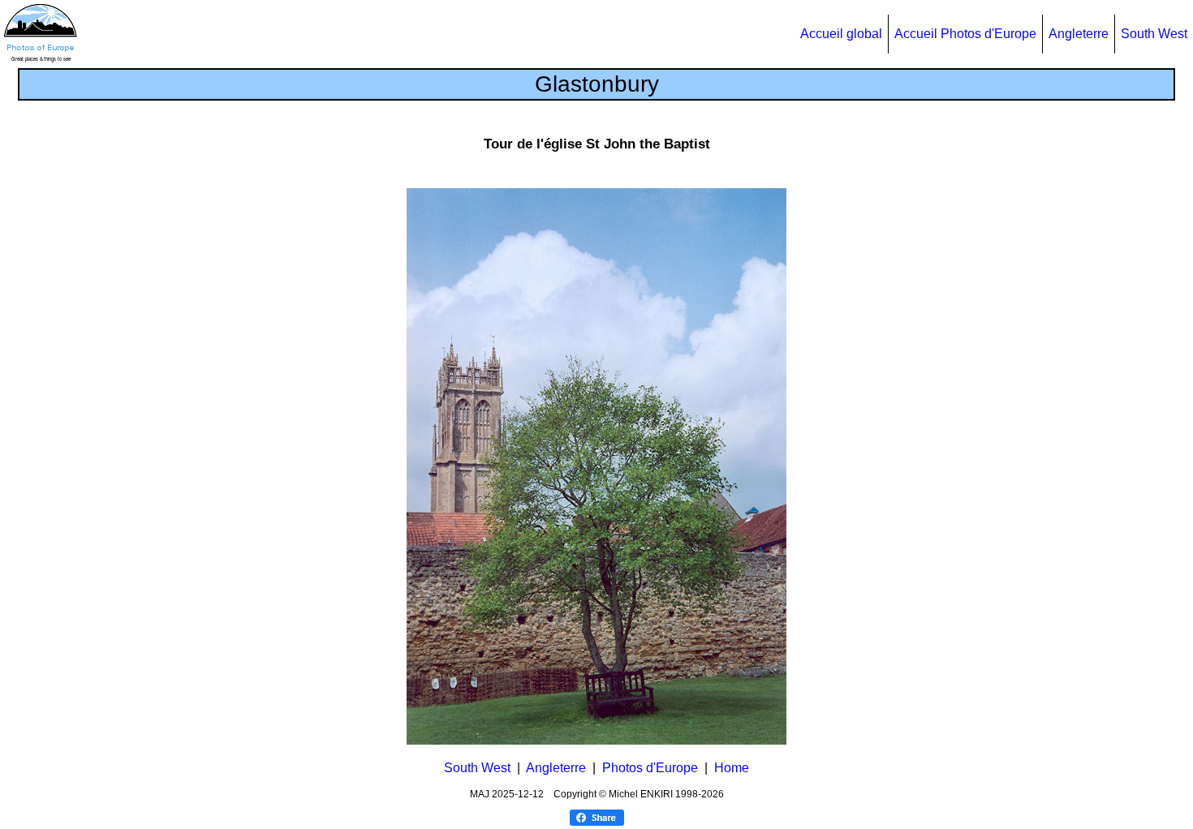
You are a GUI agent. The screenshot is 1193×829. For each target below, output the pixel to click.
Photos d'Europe (650, 768)
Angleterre (1079, 34)
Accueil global (841, 34)
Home (731, 768)
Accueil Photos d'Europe (965, 34)
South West (1154, 34)
